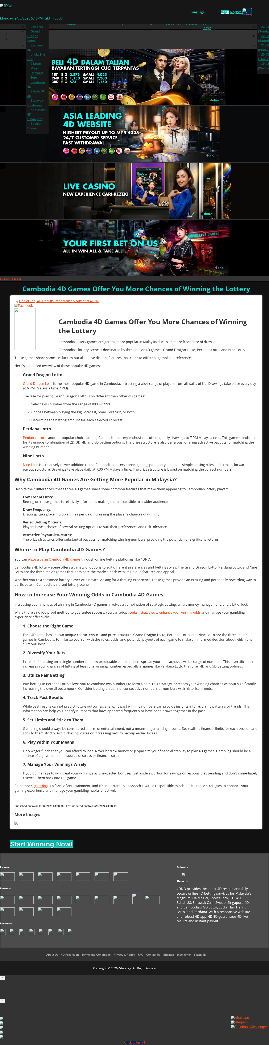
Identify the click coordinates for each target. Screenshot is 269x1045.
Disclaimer (184, 954)
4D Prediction (70, 954)
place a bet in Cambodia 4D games (54, 559)
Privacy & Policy (124, 954)
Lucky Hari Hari (36, 57)
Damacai (36, 73)
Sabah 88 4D (35, 94)
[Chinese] (211, 12)
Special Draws (34, 126)
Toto (33, 77)
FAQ (140, 954)
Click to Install (134, 1042)
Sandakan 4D (36, 84)
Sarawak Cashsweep (35, 103)
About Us (52, 954)
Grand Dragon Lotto (33, 36)
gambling (41, 786)
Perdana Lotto (33, 438)
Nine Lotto (30, 465)
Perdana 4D (35, 48)
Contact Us (153, 954)
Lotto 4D (36, 27)
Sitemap (168, 954)
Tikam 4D (200, 954)
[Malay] (215, 12)
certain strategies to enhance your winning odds (164, 612)
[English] (207, 12)
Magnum (36, 68)
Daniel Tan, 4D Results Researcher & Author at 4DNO (59, 301)
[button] (7, 279)
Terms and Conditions (96, 954)
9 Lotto (35, 63)
